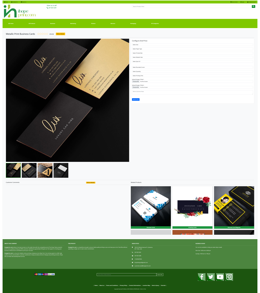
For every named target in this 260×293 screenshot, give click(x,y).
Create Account (252, 2)
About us (101, 285)
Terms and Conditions (112, 285)
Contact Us (15, 2)
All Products (32, 23)
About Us (24, 2)
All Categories (155, 23)
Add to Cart (136, 99)
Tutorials (163, 285)
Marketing (73, 23)
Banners (113, 23)
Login (242, 2)
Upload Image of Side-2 (138, 85)
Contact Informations (135, 285)
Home (11, 23)
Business (52, 23)
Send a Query (155, 285)
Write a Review (60, 34)
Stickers (93, 23)
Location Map (146, 285)
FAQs (6, 2)
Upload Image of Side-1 (138, 79)
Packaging (133, 23)
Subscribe (159, 274)
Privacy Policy (123, 285)
